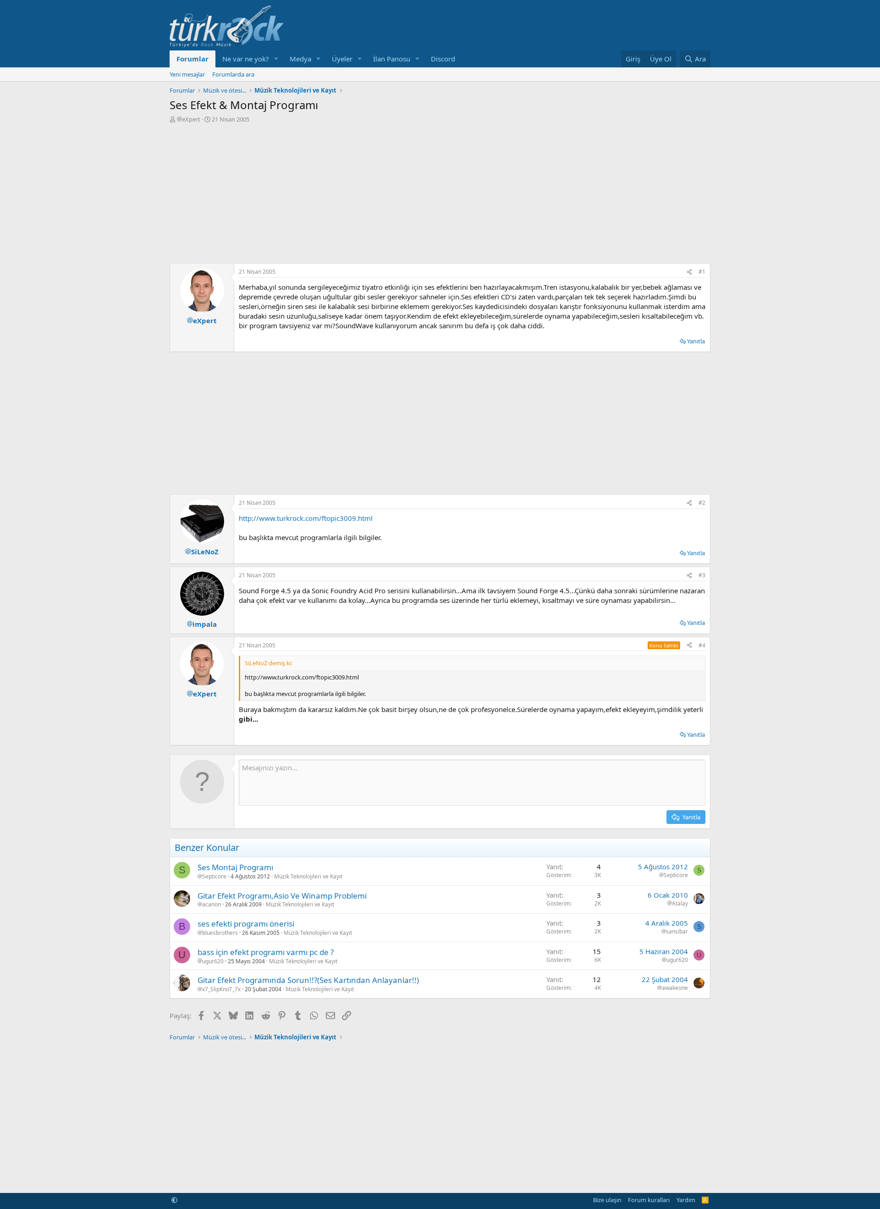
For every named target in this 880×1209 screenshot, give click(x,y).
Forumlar (192, 58)
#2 (701, 503)
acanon (211, 904)
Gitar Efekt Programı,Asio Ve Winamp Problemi (282, 895)
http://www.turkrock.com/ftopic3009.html (306, 518)
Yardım (685, 1200)
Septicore (214, 876)
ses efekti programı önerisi (246, 923)
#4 (701, 645)
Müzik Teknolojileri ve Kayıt (308, 876)
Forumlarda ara (233, 74)
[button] (276, 58)
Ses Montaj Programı (235, 867)
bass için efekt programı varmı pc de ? (266, 952)
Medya (300, 58)
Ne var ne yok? (245, 58)
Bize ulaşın (607, 1200)
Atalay (680, 903)
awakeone (675, 988)
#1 (701, 272)
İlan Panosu (391, 58)
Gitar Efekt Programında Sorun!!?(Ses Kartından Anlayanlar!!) (308, 980)
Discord (443, 58)
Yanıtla (696, 341)
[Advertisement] (440, 192)
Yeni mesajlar (187, 74)
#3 (701, 575)
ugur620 (213, 961)
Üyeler (342, 58)
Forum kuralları (649, 1200)
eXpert (191, 119)
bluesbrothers (220, 933)
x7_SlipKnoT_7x (221, 989)
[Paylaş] (689, 272)
